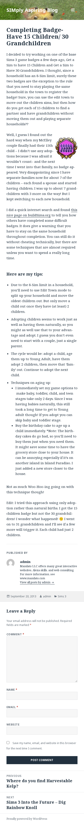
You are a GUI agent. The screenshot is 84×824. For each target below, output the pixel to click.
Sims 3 (62, 596)
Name (11, 690)
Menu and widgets (73, 14)
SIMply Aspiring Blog (32, 9)
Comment (15, 634)
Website (12, 724)
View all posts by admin (35, 582)
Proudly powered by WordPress (26, 819)
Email (12, 707)
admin (47, 596)
